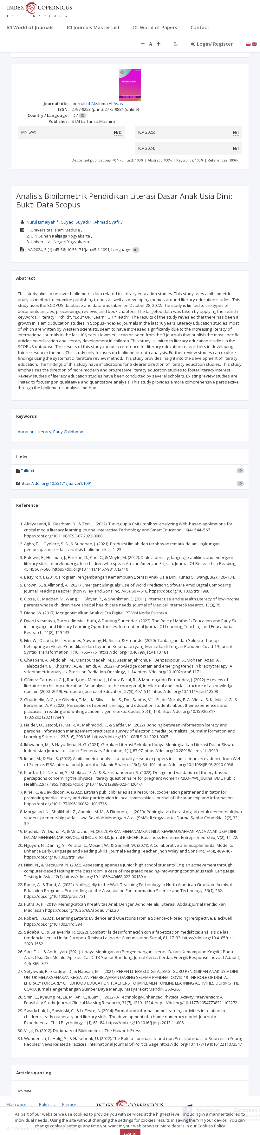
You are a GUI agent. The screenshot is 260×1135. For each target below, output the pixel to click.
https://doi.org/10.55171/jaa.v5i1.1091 (56, 483)
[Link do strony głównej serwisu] (39, 9)
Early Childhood (68, 431)
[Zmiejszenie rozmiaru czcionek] (139, 43)
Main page (16, 1104)
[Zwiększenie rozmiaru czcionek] (161, 43)
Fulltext (27, 470)
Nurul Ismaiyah (41, 222)
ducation (26, 431)
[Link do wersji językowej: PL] (248, 43)
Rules (44, 1104)
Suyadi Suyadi (75, 222)
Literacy (43, 431)
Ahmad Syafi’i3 (108, 222)
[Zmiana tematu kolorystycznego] (176, 43)
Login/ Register (215, 44)
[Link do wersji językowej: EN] (254, 43)
